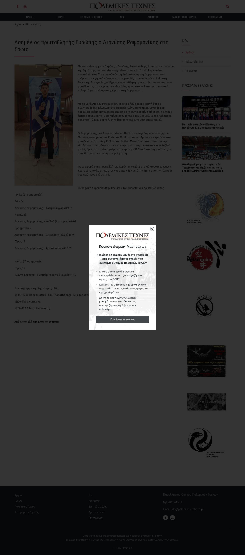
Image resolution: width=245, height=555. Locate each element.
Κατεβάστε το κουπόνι (122, 319)
